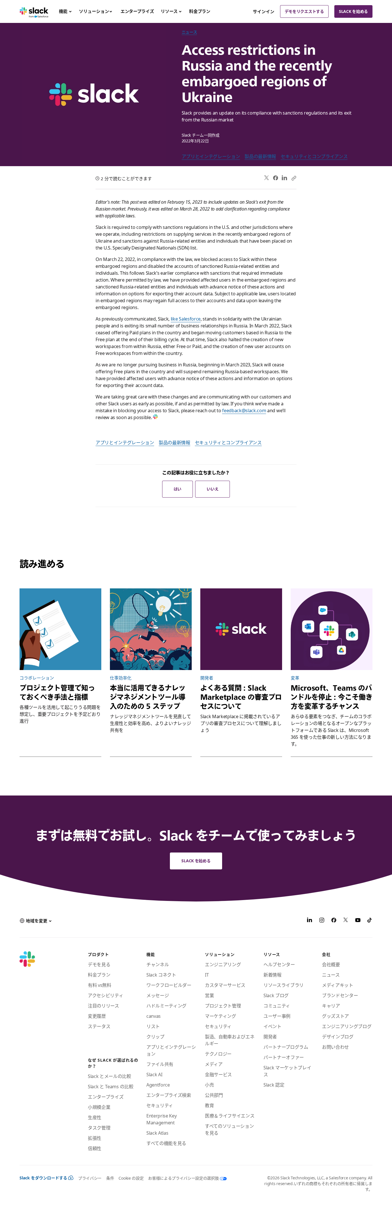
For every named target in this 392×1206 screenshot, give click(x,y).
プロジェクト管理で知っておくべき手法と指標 (57, 692)
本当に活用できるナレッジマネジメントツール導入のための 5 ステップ (147, 697)
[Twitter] (266, 178)
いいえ (212, 489)
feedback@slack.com (244, 410)
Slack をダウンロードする (43, 1178)
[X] (345, 921)
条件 (110, 1178)
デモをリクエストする (304, 11)
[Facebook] (275, 177)
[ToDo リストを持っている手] (60, 629)
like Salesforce (186, 319)
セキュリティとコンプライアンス (314, 156)
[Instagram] (321, 921)
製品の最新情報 (260, 156)
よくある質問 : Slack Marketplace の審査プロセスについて (241, 697)
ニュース (189, 32)
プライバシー (90, 1178)
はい (177, 489)
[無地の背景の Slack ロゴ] (241, 629)
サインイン (263, 11)
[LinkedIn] (284, 178)
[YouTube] (357, 921)
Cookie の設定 (131, 1178)
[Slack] (34, 11)
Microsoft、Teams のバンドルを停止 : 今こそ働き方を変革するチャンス (331, 697)
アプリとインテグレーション (211, 156)
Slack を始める (353, 11)
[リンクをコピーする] (293, 177)
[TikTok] (369, 921)
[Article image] (151, 629)
